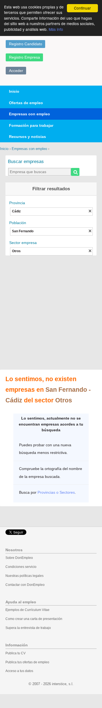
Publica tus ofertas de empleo (27, 662)
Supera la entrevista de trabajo (28, 628)
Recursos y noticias (27, 136)
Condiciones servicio (20, 567)
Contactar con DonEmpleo (25, 585)
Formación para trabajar (31, 125)
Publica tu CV (15, 653)
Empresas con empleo (29, 114)
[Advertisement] (51, 313)
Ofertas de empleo (26, 103)
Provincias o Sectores (56, 492)
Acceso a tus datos (19, 671)
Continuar (82, 8)
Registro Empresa (24, 57)
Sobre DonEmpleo (19, 558)
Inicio (14, 91)
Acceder (16, 70)
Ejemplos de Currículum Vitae (27, 610)
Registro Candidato (25, 44)
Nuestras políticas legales (24, 576)
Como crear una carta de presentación (33, 619)
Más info (56, 29)
